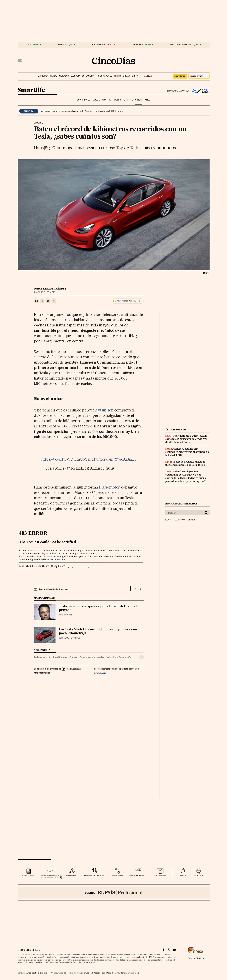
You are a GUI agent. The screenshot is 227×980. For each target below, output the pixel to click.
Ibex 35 (28, 44)
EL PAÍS (146, 75)
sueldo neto (71, 876)
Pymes (147, 100)
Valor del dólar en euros (181, 44)
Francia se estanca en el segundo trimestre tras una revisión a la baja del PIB (187, 452)
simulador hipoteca (50, 876)
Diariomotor (109, 487)
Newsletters (122, 973)
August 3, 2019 (102, 468)
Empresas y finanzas (47, 76)
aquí (103, 672)
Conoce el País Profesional (114, 892)
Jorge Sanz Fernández (50, 288)
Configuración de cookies (62, 973)
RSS (114, 973)
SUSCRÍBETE (179, 76)
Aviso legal (31, 973)
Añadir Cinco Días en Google (129, 301)
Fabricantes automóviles (92, 657)
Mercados (64, 76)
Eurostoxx (180, 520)
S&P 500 (62, 44)
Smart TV (106, 100)
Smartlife (31, 90)
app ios (183, 876)
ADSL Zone (200, 91)
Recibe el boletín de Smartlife (53, 589)
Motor (138, 100)
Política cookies (43, 973)
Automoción (125, 657)
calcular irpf (28, 876)
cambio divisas (117, 876)
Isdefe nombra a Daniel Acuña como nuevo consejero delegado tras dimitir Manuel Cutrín (186, 439)
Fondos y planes (104, 76)
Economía (75, 76)
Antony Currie (65, 615)
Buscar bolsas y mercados (181, 503)
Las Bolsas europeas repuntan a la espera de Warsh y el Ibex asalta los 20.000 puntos (82, 111)
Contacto (21, 973)
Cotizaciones (88, 76)
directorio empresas (138, 876)
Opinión (135, 76)
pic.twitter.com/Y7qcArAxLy (112, 459)
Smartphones (83, 100)
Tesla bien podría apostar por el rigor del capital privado (98, 608)
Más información (42, 672)
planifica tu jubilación (94, 876)
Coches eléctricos (58, 657)
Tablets (96, 100)
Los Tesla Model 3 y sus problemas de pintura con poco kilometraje (98, 631)
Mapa (108, 973)
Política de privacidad (83, 973)
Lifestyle (128, 100)
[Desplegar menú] (20, 61)
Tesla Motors (40, 657)
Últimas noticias (122, 76)
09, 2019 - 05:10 (44, 292)
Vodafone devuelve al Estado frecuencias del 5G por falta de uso (185, 463)
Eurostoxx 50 (138, 44)
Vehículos (111, 657)
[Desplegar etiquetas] (141, 657)
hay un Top (104, 410)
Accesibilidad (99, 973)
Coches (73, 657)
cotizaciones (160, 876)
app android (198, 876)
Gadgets (117, 100)
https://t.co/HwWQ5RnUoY (64, 459)
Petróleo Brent (98, 44)
